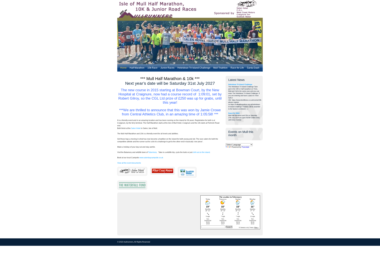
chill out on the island (201, 152)
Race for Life (237, 68)
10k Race (152, 68)
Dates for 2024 (233, 113)
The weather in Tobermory (230, 197)
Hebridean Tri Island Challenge (193, 68)
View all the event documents (129, 163)
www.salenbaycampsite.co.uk (151, 158)
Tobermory (152, 152)
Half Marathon (137, 68)
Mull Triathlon (220, 68)
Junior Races (167, 68)
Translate (245, 147)
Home (123, 68)
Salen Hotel (136, 128)
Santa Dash (253, 68)
